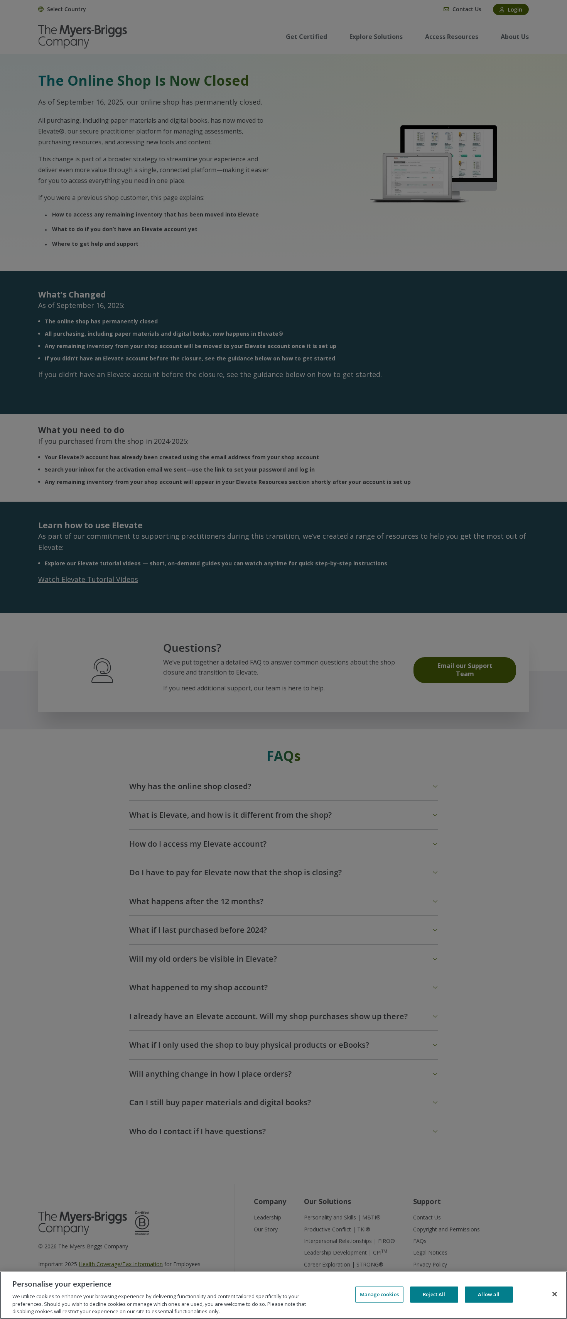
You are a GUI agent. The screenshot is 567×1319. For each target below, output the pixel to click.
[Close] (554, 1294)
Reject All (434, 1294)
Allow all (489, 1294)
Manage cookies (379, 1294)
